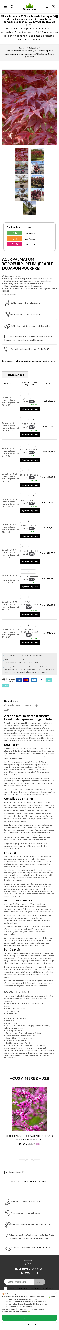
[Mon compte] (47, 6)
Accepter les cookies (29, 1318)
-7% (14, 238)
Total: (48, 401)
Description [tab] (11, 701)
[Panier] (53, 6)
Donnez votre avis (12, 276)
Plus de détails (9, 294)
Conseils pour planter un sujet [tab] (22, 705)
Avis (6, 709)
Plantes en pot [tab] (15, 374)
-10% (14, 244)
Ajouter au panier (30, 409)
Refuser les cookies (29, 1325)
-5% (14, 233)
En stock (32, 404)
